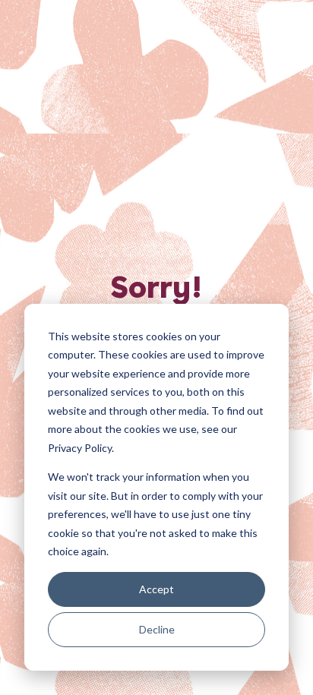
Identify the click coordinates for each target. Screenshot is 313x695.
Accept (156, 589)
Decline (157, 629)
